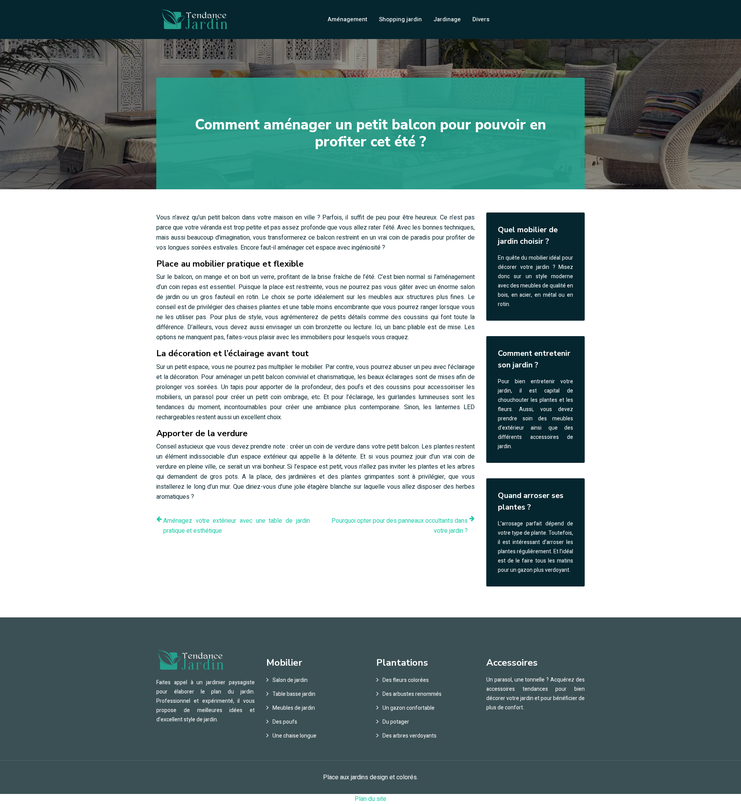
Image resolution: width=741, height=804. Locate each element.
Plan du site (370, 799)
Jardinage (447, 19)
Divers (480, 19)
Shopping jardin (400, 19)
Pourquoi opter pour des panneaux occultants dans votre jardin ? (400, 525)
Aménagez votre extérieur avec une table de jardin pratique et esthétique (236, 525)
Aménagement (347, 19)
